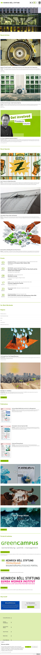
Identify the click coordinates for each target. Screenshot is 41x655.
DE (36, 2)
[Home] (10, 3)
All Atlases (3, 529)
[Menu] (40, 3)
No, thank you (34, 646)
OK (28, 646)
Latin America (2, 322)
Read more (20, 475)
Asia (1, 320)
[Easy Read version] (31, 3)
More (3, 21)
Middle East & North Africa (4, 324)
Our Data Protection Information (5, 652)
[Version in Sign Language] (32, 3)
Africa (1, 318)
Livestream (10, 279)
